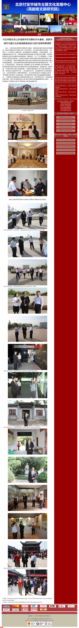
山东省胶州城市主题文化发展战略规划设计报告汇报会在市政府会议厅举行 (24, 602)
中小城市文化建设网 (13, 613)
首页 (39, 34)
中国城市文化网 (28, 613)
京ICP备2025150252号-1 (48, 620)
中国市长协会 (21, 613)
